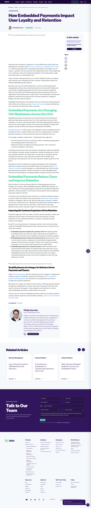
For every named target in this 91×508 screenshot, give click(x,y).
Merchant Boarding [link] (30, 456)
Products (17, 1)
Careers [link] (42, 490)
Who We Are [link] (43, 482)
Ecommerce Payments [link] (45, 442)
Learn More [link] (74, 48)
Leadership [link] (43, 484)
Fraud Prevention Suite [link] (45, 451)
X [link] (31, 499)
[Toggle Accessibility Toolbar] (88, 251)
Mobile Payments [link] (44, 446)
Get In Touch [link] (75, 1)
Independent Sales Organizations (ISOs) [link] (75, 443)
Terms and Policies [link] (75, 482)
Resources (41, 1)
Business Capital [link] (30, 466)
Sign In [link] (81, 1)
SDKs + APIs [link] (58, 446)
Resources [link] (10, 7)
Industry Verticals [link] (75, 452)
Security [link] (58, 452)
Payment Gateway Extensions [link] (30, 474)
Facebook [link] (39, 499)
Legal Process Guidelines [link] (74, 487)
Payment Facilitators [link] (76, 450)
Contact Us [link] (43, 492)
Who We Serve (29, 1)
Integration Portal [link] (60, 442)
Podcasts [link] (27, 488)
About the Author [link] (29, 27)
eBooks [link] (27, 486)
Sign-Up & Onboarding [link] (29, 451)
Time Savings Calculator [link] (29, 469)
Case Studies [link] (28, 484)
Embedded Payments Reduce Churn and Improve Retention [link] (74, 45)
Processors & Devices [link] (61, 450)
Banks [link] (72, 448)
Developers (35, 1)
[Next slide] (83, 349)
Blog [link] (46, 1)
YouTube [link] (27, 499)
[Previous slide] (79, 349)
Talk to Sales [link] (59, 482)
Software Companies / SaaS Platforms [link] (76, 446)
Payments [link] (27, 442)
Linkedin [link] (35, 499)
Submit (42, 419)
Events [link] (42, 488)
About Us (50, 1)
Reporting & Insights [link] (31, 458)
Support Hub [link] (58, 486)
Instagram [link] (43, 499)
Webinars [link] (27, 492)
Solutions (22, 1)
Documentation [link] (59, 444)
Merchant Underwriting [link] (29, 454)
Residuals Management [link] (29, 461)
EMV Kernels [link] (58, 448)
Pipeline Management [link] (31, 446)
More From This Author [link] (33, 334)
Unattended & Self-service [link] (44, 449)
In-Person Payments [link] (45, 444)
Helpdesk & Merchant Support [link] (31, 464)
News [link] (41, 486)
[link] (7, 2)
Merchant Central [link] (29, 444)
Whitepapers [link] (28, 490)
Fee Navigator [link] (29, 448)
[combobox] (41, 406)
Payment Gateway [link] (29, 471)
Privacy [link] (72, 484)
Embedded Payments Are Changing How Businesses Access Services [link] (74, 41)
